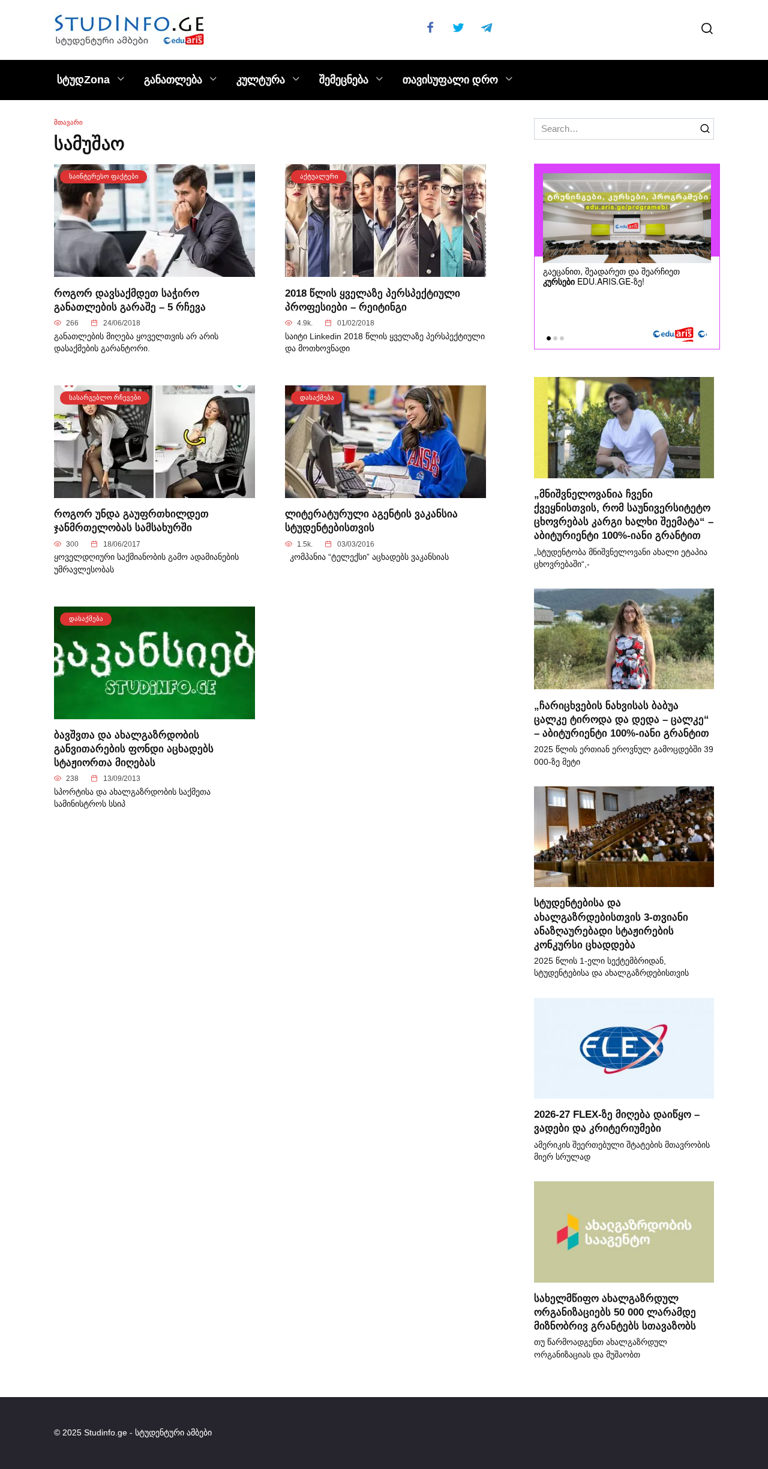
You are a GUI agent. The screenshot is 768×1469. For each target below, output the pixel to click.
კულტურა (260, 80)
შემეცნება (343, 80)
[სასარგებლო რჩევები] (154, 490)
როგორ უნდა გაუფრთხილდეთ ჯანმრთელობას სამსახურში (131, 520)
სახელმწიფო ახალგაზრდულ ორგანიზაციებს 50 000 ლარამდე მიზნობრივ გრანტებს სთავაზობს (615, 1312)
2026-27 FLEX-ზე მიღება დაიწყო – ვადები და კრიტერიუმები (617, 1121)
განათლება (173, 80)
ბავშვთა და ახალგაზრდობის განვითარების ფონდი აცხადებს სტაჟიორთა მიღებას (134, 748)
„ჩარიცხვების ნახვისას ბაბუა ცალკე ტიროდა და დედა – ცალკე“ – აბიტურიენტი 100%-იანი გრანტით (621, 718)
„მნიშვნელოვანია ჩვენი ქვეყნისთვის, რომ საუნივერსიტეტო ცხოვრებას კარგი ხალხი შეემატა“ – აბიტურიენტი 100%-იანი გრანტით (623, 514)
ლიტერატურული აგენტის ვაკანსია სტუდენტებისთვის (371, 520)
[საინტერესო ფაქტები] (154, 270)
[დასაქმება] (385, 490)
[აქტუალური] (385, 270)
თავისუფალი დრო (450, 80)
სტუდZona (83, 80)
